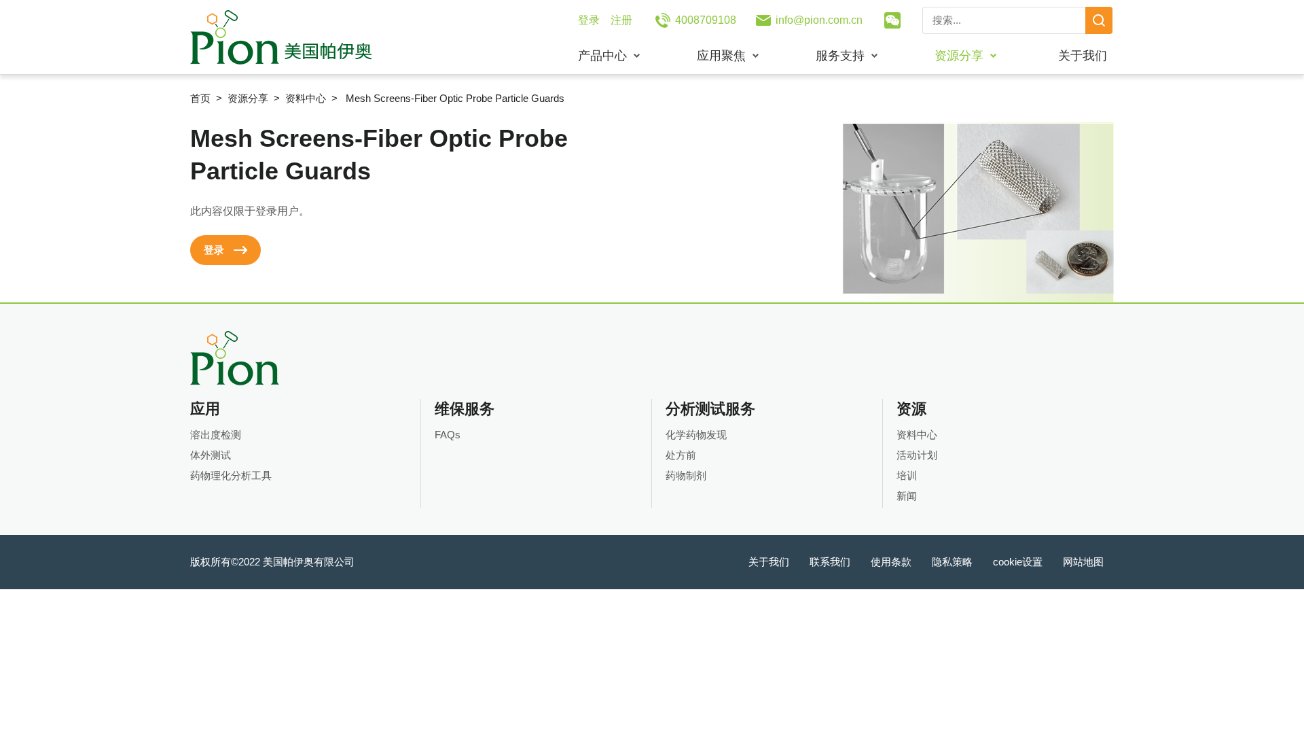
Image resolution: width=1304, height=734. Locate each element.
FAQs (447, 434)
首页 (200, 98)
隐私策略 (952, 561)
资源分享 (959, 56)
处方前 (681, 455)
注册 (621, 20)
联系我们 (830, 561)
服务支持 (840, 56)
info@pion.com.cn (819, 20)
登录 (589, 20)
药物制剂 (686, 475)
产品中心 (602, 56)
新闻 (906, 496)
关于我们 (1082, 56)
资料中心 (305, 98)
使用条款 (891, 561)
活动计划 (916, 455)
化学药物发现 (696, 434)
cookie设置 (1018, 561)
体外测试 (210, 455)
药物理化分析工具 (231, 475)
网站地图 (1083, 561)
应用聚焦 (721, 56)
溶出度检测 (215, 434)
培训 (906, 475)
